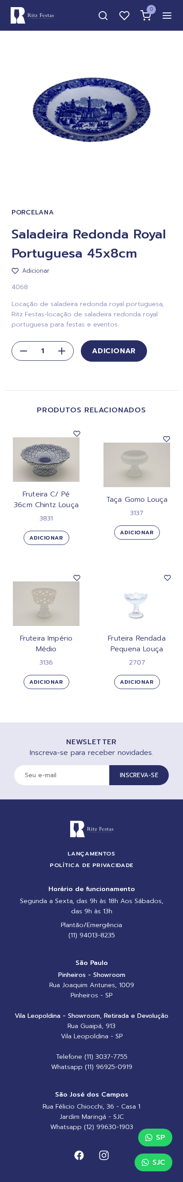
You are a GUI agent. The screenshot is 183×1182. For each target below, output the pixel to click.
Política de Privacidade (91, 865)
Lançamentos (91, 853)
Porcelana (33, 212)
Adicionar (114, 351)
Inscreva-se (139, 775)
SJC (158, 1162)
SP (160, 1137)
